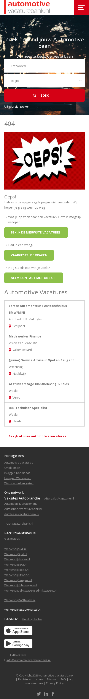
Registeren (25, 679)
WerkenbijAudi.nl (15, 549)
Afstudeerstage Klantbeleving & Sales (39, 384)
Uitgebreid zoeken (17, 106)
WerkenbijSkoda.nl (16, 570)
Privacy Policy (55, 683)
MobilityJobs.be (32, 619)
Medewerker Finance (25, 336)
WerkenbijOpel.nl (15, 554)
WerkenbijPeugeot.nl (18, 580)
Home (39, 679)
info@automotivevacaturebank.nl (28, 660)
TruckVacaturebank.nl (18, 523)
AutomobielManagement (20, 504)
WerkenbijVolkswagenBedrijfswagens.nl (30, 590)
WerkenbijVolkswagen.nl (20, 585)
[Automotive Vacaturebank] (27, 7)
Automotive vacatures (18, 462)
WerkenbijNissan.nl (17, 559)
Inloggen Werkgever (17, 478)
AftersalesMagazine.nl (59, 498)
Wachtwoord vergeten (18, 483)
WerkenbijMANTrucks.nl (19, 600)
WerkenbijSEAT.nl (15, 564)
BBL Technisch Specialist (28, 408)
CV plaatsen (12, 468)
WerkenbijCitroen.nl (17, 575)
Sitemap (52, 679)
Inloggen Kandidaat (17, 473)
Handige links (14, 455)
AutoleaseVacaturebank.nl (21, 514)
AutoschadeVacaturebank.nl (23, 509)
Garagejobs (12, 538)
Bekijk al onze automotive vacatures (37, 436)
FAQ (63, 679)
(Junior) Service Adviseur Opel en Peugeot (41, 360)
